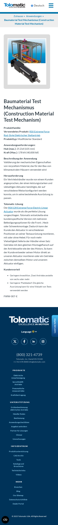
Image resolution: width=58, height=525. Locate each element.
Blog (18, 491)
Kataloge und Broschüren (18, 465)
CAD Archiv (19, 455)
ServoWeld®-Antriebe (18, 383)
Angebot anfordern (19, 426)
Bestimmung (19, 418)
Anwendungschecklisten (19, 422)
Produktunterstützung (18, 451)
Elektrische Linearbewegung (18, 376)
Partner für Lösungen (19, 431)
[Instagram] (43, 342)
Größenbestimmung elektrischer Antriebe (19, 408)
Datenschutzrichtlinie (18, 499)
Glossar (19, 435)
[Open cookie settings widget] (5, 519)
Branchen (18, 487)
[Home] (14, 6)
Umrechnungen (19, 439)
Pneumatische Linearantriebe (18, 389)
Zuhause (18, 16)
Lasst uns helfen (55, 326)
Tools (18, 460)
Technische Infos (18, 470)
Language (26, 331)
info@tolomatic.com (37, 362)
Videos (18, 474)
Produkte (19, 370)
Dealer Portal (18, 504)
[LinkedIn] (33, 342)
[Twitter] (15, 342)
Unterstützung (20, 402)
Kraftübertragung (18, 395)
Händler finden (19, 414)
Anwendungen (34, 16)
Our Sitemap (18, 495)
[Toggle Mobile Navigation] (49, 5)
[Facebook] (24, 342)
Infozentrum (19, 446)
